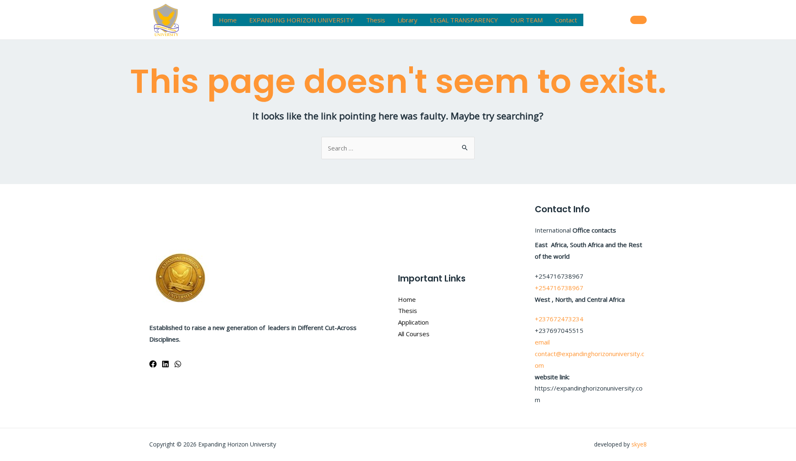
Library (407, 20)
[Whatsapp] (178, 364)
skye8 (639, 444)
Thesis (375, 20)
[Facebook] (153, 364)
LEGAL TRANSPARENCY (464, 20)
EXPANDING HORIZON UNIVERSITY (301, 20)
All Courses (414, 334)
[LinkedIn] (165, 364)
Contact (566, 20)
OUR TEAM (526, 20)
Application (413, 322)
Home (228, 20)
